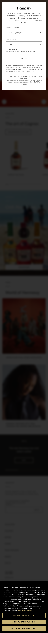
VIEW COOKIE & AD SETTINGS (24, 615)
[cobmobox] (24, 32)
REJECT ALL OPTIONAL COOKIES (24, 622)
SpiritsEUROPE (34, 82)
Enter (24, 58)
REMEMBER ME (13, 49)
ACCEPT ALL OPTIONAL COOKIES (24, 629)
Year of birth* (11, 39)
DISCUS (24, 84)
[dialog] (24, 316)
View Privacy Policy (25, 610)
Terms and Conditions (21, 69)
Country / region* (12, 27)
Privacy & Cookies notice (26, 71)
